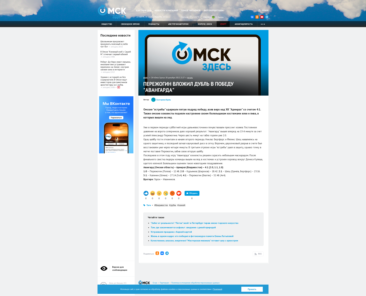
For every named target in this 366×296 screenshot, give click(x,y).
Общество (106, 24)
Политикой (217, 289)
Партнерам (164, 283)
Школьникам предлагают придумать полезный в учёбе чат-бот (114, 44)
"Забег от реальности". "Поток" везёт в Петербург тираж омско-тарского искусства (194, 223)
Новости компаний (166, 10)
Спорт (223, 24)
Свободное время (130, 24)
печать (190, 77)
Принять (252, 289)
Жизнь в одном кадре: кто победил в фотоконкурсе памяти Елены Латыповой (192, 236)
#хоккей (181, 205)
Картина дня (144, 10)
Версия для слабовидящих (119, 268)
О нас (155, 283)
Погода (184, 16)
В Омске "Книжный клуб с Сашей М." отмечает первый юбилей (116, 53)
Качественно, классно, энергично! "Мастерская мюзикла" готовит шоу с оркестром (194, 240)
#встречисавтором (178, 24)
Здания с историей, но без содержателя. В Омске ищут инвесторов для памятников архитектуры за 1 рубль (114, 81)
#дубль (172, 205)
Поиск (264, 10)
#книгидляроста (243, 24)
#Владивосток (161, 205)
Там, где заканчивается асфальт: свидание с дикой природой (183, 227)
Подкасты (153, 24)
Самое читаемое (190, 10)
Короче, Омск (205, 24)
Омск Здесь (112, 11)
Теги (148, 205)
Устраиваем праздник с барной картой (171, 231)
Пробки (207, 16)
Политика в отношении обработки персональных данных (195, 283)
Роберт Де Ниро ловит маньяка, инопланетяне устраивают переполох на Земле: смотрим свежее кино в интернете (116, 65)
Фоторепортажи (213, 10)
